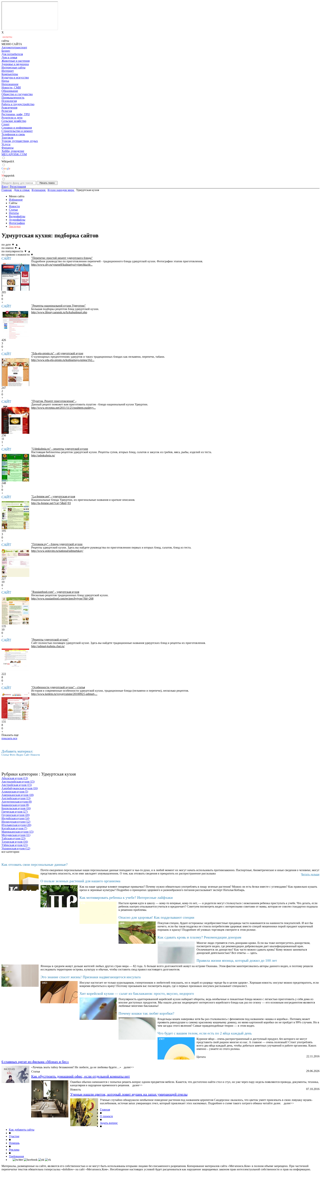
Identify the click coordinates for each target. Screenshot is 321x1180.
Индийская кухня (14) (15, 818)
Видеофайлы (17, 216)
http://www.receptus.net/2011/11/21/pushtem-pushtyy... (63, 407)
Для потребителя (12, 54)
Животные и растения (15, 60)
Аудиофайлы (17, 219)
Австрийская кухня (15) (16, 784)
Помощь (14, 1143)
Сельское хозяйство (13, 121)
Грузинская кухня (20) (15, 815)
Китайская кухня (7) (14, 828)
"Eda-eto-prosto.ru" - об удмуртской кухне (57, 353)
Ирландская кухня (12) (15, 821)
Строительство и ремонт (17, 131)
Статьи (13, 209)
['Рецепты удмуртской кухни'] (15, 658)
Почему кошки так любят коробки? (146, 1013)
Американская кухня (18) (17, 795)
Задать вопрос (109, 1122)
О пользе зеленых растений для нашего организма (80, 881)
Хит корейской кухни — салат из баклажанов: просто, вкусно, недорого (137, 993)
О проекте (106, 1116)
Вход (4, 186)
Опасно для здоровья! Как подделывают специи (156, 917)
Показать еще (10, 735)
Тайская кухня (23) (13, 838)
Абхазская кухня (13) (14, 778)
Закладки (15, 226)
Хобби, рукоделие (12, 151)
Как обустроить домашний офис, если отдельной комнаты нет (80, 1076)
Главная (105, 1109)
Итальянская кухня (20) (16, 825)
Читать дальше (310, 874)
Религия (6, 110)
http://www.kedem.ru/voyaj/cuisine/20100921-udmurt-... (64, 694)
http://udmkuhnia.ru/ (43, 455)
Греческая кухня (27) (14, 811)
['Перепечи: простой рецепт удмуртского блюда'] (15, 277)
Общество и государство (17, 94)
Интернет (7, 70)
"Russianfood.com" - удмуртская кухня (55, 591)
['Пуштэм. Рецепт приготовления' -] (15, 420)
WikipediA (7, 161)
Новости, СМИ (11, 87)
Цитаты (14, 213)
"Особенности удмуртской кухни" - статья (58, 687)
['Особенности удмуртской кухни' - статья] (15, 706)
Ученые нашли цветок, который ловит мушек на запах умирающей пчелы (128, 1094)
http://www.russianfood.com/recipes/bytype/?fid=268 (62, 598)
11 (2, 438)
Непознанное (9, 84)
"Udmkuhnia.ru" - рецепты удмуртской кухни (59, 448)
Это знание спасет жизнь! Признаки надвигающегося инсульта (90, 977)
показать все (9, 738)
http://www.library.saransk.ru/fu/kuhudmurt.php (59, 312)
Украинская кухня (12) (15, 848)
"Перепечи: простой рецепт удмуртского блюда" (62, 257)
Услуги (5, 144)
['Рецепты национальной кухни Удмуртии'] (15, 324)
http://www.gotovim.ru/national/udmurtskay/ (57, 550)
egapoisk (7, 175)
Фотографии (17, 223)
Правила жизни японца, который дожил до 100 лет (237, 960)
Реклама (14, 1149)
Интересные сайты (13, 67)
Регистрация (18, 186)
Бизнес (5, 50)
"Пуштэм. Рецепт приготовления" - (53, 401)
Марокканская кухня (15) (17, 831)
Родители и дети (11, 117)
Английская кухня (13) (15, 798)
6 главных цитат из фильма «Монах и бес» (35, 1062)
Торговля (7, 137)
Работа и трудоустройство (17, 104)
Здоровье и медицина (15, 64)
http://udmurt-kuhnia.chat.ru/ (48, 646)
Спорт (5, 124)
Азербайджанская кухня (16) (19, 788)
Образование (9, 90)
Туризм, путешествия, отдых (19, 141)
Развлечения (9, 107)
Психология (9, 100)
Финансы (7, 147)
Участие (14, 1136)
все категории (10, 851)
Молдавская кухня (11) (15, 835)
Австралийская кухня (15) (18, 781)
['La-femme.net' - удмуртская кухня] (15, 515)
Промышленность (12, 97)
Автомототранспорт (14, 47)
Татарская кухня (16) (14, 841)
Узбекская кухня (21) (14, 845)
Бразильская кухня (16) (16, 808)
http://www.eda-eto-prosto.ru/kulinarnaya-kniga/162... (62, 360)
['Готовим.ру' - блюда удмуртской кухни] (15, 563)
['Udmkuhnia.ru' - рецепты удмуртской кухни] (15, 468)
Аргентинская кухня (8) (16, 801)
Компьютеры (9, 74)
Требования (16, 1156)
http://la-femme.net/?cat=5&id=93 (51, 503)
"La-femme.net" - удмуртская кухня (53, 496)
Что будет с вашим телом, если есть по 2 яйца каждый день (205, 1033)
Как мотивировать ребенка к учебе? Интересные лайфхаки (126, 897)
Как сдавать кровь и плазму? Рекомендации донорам (199, 937)
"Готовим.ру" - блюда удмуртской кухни (56, 544)
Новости (14, 206)
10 (2, 581)
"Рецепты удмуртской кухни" (50, 639)
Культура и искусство (15, 77)
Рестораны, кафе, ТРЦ (15, 114)
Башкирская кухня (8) (15, 805)
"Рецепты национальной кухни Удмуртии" (58, 305)
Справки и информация (16, 127)
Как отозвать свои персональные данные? (34, 864)
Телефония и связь (13, 134)
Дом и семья (9, 57)
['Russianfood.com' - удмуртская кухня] (15, 611)
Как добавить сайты (21, 1129)
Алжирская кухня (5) (14, 791)
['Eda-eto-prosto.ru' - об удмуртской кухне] (15, 372)
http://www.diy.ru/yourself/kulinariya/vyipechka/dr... (62, 264)
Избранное (16, 199)
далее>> (129, 1067)
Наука (5, 80)
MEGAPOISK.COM (14, 154)
